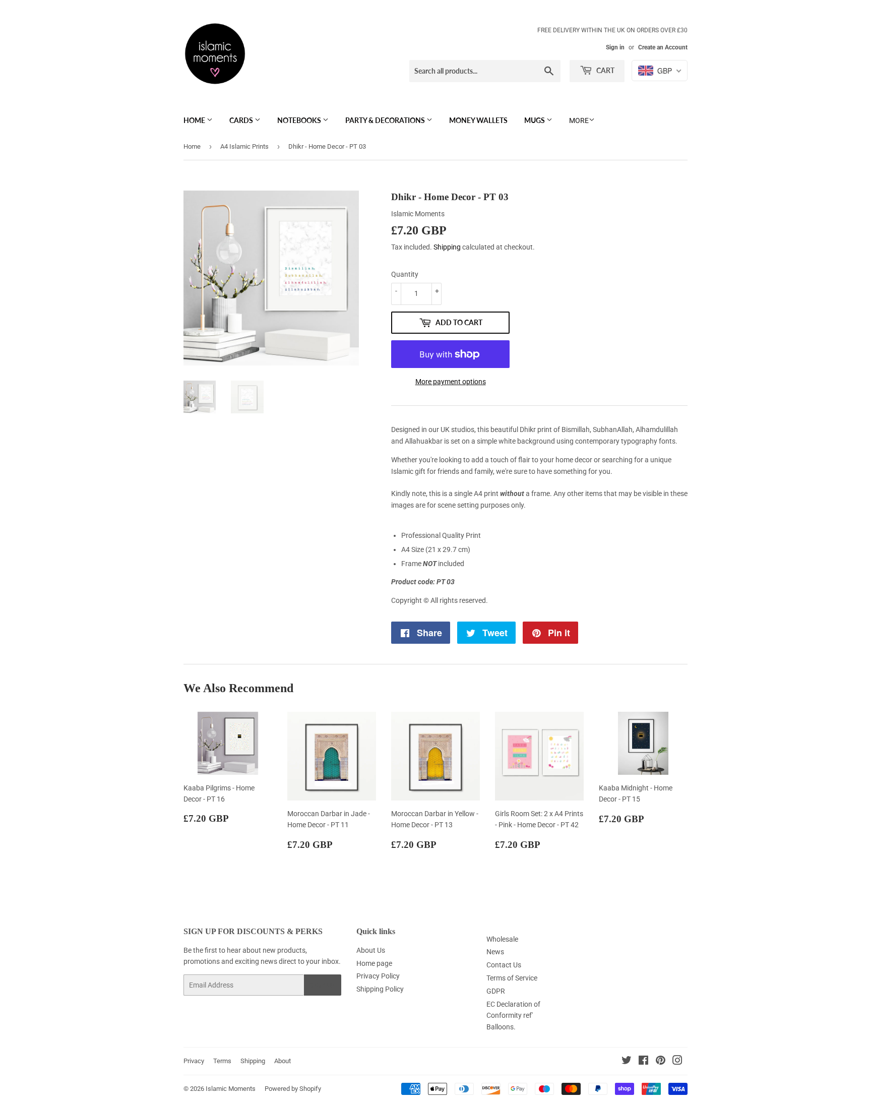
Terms (222, 1061)
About (282, 1061)
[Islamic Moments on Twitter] (626, 1062)
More (579, 120)
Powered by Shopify (293, 1088)
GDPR (495, 991)
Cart (604, 70)
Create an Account (663, 47)
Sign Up (322, 985)
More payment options (450, 382)
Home (195, 120)
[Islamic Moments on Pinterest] (660, 1062)
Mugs (535, 120)
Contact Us (503, 965)
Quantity (404, 274)
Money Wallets (478, 120)
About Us (370, 950)
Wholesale (502, 939)
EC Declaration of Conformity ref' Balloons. (513, 1015)
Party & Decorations (385, 120)
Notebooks (300, 120)
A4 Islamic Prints (244, 146)
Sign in (615, 47)
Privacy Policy (378, 976)
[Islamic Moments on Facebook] (643, 1062)
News (495, 952)
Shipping (447, 247)
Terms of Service (511, 978)
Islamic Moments (231, 1088)
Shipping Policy (380, 989)
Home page (374, 963)
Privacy (193, 1061)
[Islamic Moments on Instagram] (677, 1062)
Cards (242, 120)
